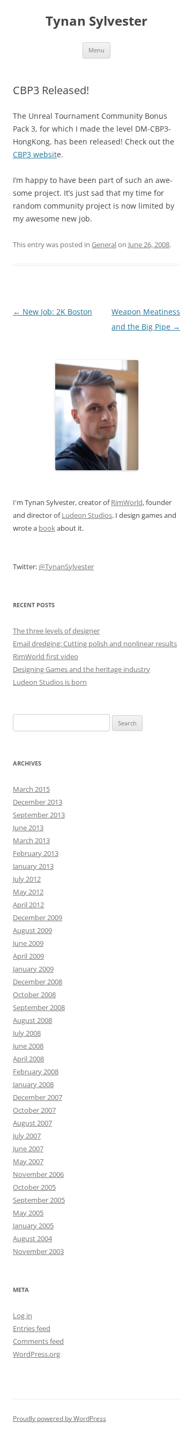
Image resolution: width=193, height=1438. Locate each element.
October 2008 (34, 994)
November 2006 (38, 1174)
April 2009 (28, 956)
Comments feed (38, 1341)
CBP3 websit (35, 154)
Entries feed (31, 1328)
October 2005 (34, 1187)
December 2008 (37, 981)
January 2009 (33, 969)
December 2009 (37, 917)
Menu (96, 50)
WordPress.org (36, 1354)
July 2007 (27, 1136)
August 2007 (32, 1123)
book (47, 528)
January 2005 (33, 1225)
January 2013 (33, 866)
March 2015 (31, 789)
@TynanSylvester (66, 566)
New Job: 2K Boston (52, 312)
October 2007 (34, 1110)
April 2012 (28, 904)
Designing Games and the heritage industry (81, 669)
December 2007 (37, 1097)
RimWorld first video (45, 656)
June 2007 (28, 1148)
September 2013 (39, 815)
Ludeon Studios (87, 515)
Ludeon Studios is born (50, 682)
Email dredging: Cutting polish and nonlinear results (95, 643)
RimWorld (127, 502)
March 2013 (31, 840)
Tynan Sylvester (96, 21)
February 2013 (35, 853)
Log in (22, 1315)
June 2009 (28, 943)
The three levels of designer (56, 631)
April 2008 (28, 1059)
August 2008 (32, 1020)
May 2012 (28, 892)
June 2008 (28, 1046)
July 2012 (27, 879)
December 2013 (37, 802)
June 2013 (28, 827)
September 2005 (39, 1200)
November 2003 (38, 1251)
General (104, 244)
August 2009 (32, 930)
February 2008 (35, 1071)
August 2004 (32, 1238)
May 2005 (28, 1213)
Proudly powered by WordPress (59, 1418)
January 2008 (33, 1084)
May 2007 (28, 1161)
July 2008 (27, 1033)
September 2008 (39, 1007)
